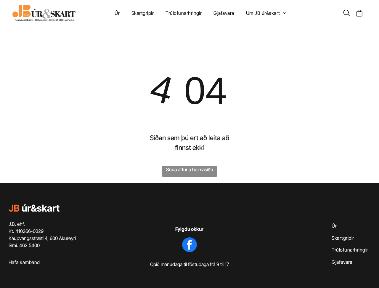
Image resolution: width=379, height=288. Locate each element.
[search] (346, 13)
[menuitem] (117, 13)
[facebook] (189, 245)
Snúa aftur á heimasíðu (189, 169)
